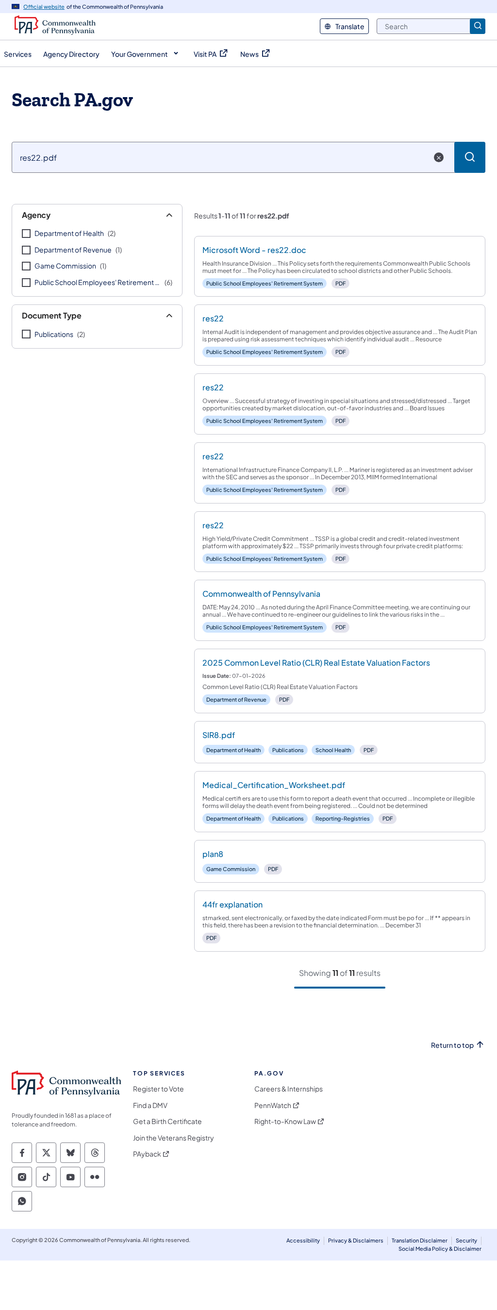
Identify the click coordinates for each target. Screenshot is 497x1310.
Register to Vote (158, 1089)
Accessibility (303, 1240)
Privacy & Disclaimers (355, 1240)
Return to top (452, 1045)
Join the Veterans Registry (173, 1138)
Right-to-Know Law (285, 1121)
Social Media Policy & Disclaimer (439, 1248)
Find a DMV (150, 1105)
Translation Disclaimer (419, 1240)
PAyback (147, 1154)
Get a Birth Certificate (167, 1121)
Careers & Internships (288, 1089)
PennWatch (272, 1105)
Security (466, 1240)
